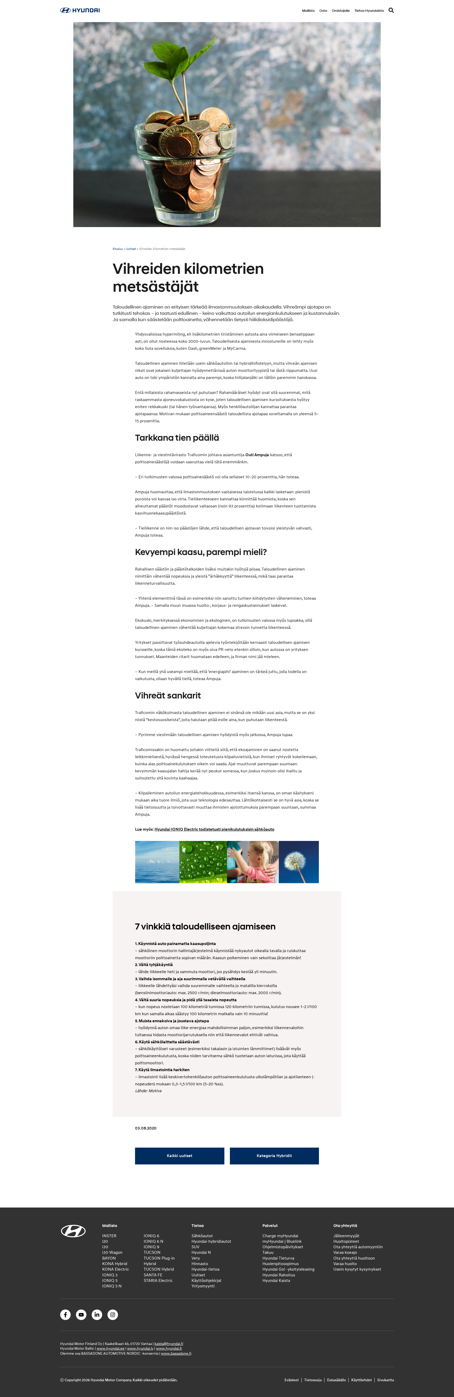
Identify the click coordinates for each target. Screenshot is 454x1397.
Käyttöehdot (361, 1380)
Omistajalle (341, 11)
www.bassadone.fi (176, 1353)
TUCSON (152, 1252)
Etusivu (118, 249)
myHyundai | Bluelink (282, 1241)
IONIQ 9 (151, 1247)
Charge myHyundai (280, 1236)
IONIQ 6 (151, 1236)
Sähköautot (202, 1236)
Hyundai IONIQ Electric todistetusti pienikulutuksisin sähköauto (214, 829)
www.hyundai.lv (140, 1348)
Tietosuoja (313, 1380)
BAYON (109, 1258)
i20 (105, 1241)
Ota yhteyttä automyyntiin (358, 1247)
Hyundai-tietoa (205, 1269)
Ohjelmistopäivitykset (282, 1247)
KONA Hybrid (114, 1263)
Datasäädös (336, 1380)
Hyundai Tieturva (278, 1258)
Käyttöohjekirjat (206, 1280)
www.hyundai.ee (111, 1348)
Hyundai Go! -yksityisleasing (288, 1269)
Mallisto (308, 11)
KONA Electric (115, 1269)
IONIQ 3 (110, 1275)
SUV (195, 1247)
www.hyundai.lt (169, 1348)
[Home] (80, 11)
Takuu (268, 1252)
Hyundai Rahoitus (278, 1275)
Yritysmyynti (203, 1286)
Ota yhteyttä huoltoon (354, 1258)
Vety (196, 1258)
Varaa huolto (345, 1263)
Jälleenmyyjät (346, 1236)
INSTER (109, 1236)
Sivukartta (385, 1380)
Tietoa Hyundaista (369, 11)
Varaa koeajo (345, 1252)
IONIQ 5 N (112, 1286)
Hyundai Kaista (276, 1280)
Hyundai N (201, 1252)
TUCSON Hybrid (159, 1269)
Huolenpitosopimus (280, 1263)
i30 (105, 1247)
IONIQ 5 (109, 1280)
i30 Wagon (112, 1252)
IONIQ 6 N (153, 1241)
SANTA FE (153, 1275)
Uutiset (131, 249)
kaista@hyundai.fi (168, 1344)
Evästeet (292, 1380)
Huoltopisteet (346, 1241)
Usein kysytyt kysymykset (357, 1269)
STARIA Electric (158, 1280)
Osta (323, 11)
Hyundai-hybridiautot (211, 1241)
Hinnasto (200, 1263)
